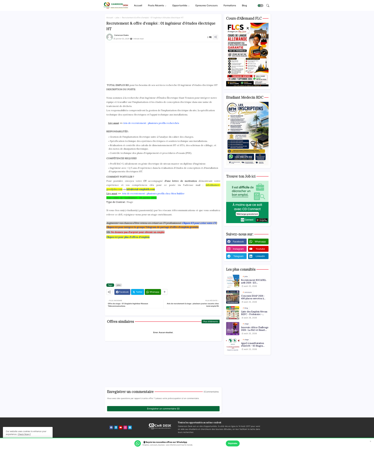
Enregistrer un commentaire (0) (163, 408)
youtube (260, 248)
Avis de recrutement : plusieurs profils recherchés (151, 123)
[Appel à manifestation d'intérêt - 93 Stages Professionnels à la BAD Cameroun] (232, 344)
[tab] (138, 5)
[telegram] (130, 427)
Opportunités (179, 5)
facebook (238, 241)
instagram (238, 248)
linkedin (260, 256)
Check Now (23, 434)
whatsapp (260, 241)
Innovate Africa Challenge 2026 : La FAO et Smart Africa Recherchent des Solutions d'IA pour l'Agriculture (255, 328)
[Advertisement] (163, 62)
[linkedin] (116, 427)
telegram (238, 256)
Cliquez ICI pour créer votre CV (199, 223)
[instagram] (125, 427)
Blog (244, 5)
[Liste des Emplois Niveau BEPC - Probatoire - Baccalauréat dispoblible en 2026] (232, 312)
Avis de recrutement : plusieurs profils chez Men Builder (153, 193)
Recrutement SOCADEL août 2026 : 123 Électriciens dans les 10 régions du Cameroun (253, 281)
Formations (230, 5)
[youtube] (120, 427)
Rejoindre (232, 443)
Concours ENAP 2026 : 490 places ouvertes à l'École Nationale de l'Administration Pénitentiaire (252, 297)
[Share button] (164, 292)
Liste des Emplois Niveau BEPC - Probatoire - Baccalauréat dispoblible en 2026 (254, 313)
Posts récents (156, 5)
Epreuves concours (206, 5)
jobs (117, 17)
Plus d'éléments (210, 321)
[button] (260, 5)
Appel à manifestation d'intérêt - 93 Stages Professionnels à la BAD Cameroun (253, 344)
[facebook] (111, 427)
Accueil (138, 5)
